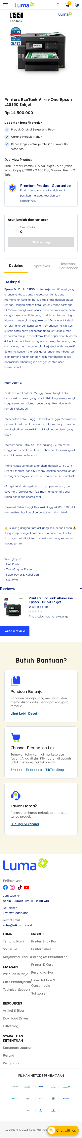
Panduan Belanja (15, 974)
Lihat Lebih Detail (24, 713)
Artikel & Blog (13, 1011)
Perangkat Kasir (43, 972)
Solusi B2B (10, 949)
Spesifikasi (42, 266)
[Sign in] (77, 5)
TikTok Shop (54, 770)
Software (38, 993)
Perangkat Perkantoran (49, 957)
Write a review (15, 631)
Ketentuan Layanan (17, 1048)
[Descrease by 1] (17, 233)
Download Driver (15, 1018)
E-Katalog (10, 1026)
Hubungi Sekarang (25, 824)
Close (58, 5)
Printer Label (41, 949)
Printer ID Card (42, 965)
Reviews (7, 588)
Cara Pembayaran (17, 982)
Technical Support (16, 990)
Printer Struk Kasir (45, 941)
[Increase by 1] (17, 226)
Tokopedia (34, 770)
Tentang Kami (13, 941)
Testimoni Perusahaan (68, 266)
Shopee (16, 770)
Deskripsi (16, 266)
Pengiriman (11, 1063)
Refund (8, 1055)
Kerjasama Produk (17, 957)
